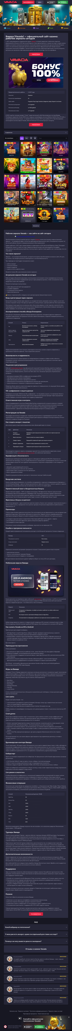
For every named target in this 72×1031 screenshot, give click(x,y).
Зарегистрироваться (28, 2)
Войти (39, 2)
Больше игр (36, 226)
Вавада (34, 41)
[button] (2, 15)
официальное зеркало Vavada (26, 453)
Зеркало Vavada (36, 54)
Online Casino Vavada (17, 368)
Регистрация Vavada (36, 914)
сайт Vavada (37, 599)
